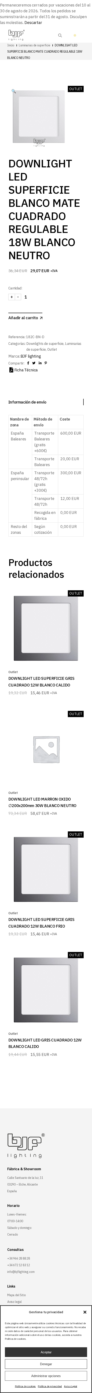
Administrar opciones (46, 1376)
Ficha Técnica (26, 369)
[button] (85, 1312)
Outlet (52, 349)
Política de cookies (25, 1386)
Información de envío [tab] (27, 402)
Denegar (46, 1364)
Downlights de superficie (45, 343)
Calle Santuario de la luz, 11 (25, 1178)
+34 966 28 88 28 (18, 1258)
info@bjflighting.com (20, 1272)
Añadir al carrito (23, 317)
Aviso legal (14, 1302)
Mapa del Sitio (16, 1295)
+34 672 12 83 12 (18, 1265)
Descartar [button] (33, 22)
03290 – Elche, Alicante (22, 1184)
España (12, 1191)
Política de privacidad (50, 1386)
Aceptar (46, 1352)
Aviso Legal (70, 1386)
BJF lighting (31, 356)
